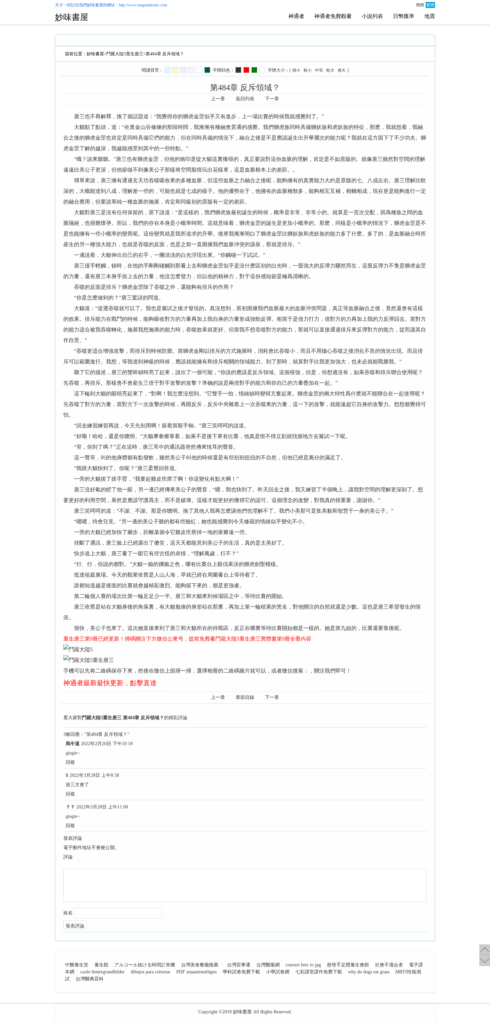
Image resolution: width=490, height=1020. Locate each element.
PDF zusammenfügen (196, 971)
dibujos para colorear (150, 971)
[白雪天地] (199, 70)
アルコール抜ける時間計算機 (144, 964)
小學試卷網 (277, 971)
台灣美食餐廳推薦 (199, 964)
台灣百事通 (238, 964)
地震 (429, 16)
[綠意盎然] (207, 70)
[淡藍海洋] (167, 70)
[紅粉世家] (191, 70)
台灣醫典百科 (90, 978)
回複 (70, 762)
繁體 (430, 5)
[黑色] (238, 70)
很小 (296, 70)
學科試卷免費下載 (241, 971)
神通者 (296, 16)
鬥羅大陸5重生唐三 (124, 53)
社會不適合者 (389, 964)
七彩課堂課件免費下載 (318, 971)
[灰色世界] (183, 70)
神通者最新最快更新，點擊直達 (110, 683)
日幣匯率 (403, 16)
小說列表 (372, 16)
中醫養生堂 (76, 964)
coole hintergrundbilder (102, 971)
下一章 (272, 98)
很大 (342, 70)
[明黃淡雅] (175, 70)
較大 (330, 70)
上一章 (218, 98)
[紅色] (246, 70)
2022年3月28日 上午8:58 (94, 775)
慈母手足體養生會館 (348, 964)
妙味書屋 (95, 5)
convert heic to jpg (303, 964)
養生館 (101, 964)
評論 (68, 856)
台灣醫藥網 (268, 964)
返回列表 (245, 98)
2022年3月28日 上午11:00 (102, 806)
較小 (308, 70)
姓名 (68, 912)
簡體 (420, 5)
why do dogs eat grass (368, 971)
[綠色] (254, 70)
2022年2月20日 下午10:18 (107, 743)
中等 (319, 70)
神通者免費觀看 (333, 16)
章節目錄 (245, 697)
